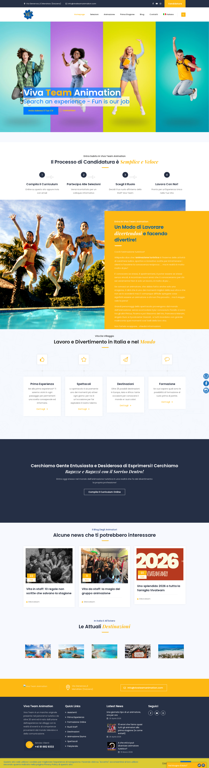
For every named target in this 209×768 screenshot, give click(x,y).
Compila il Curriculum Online (104, 491)
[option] (44, 387)
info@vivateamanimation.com (82, 3)
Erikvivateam (34, 602)
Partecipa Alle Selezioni (84, 184)
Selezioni (94, 14)
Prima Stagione (127, 14)
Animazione (109, 14)
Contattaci (69, 110)
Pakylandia (72, 746)
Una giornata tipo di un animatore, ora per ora (124, 713)
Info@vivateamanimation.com (145, 687)
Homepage (79, 14)
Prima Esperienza (75, 717)
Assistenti (72, 712)
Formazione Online (76, 722)
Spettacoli (72, 741)
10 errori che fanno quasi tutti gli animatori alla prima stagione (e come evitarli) (130, 729)
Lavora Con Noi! (166, 184)
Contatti (154, 14)
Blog (142, 14)
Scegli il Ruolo (125, 184)
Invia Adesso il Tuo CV (40, 110)
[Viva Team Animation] (28, 14)
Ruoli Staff (72, 726)
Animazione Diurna (76, 736)
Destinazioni (73, 731)
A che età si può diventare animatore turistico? (128, 745)
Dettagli (42, 412)
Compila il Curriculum (42, 184)
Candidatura (175, 3)
